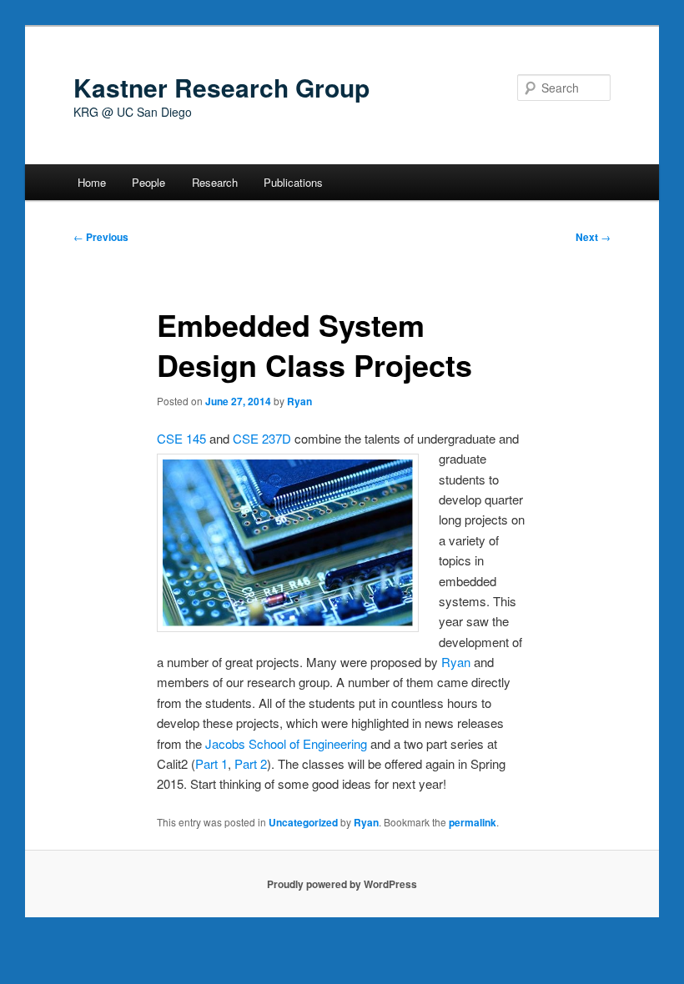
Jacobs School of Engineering (286, 743)
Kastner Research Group (221, 87)
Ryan (299, 401)
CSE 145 (181, 438)
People (148, 182)
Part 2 (250, 763)
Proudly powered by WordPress (342, 883)
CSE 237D (262, 438)
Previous (100, 236)
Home (92, 182)
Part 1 (211, 763)
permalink (472, 822)
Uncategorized (303, 822)
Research (215, 182)
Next (593, 236)
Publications (293, 182)
